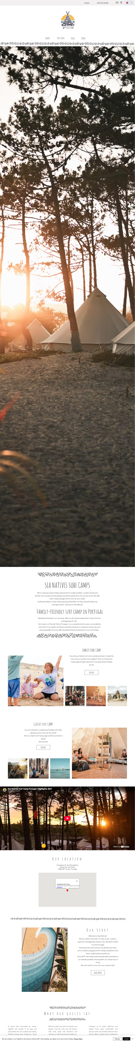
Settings (117, 1039)
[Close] (132, 1038)
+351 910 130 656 (102, 3)
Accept (126, 1039)
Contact (86, 3)
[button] (47, 38)
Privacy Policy (78, 1039)
